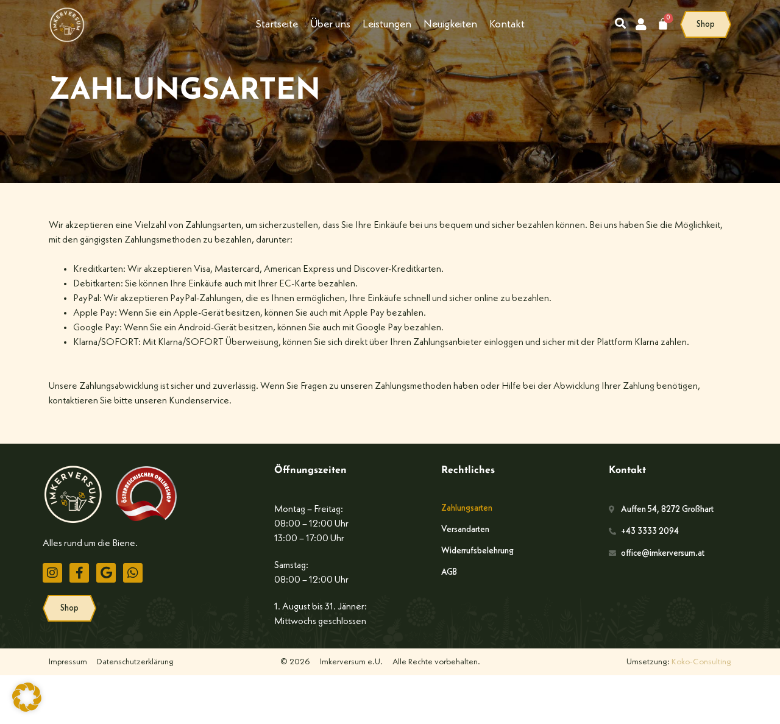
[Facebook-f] (79, 573)
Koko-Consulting (701, 662)
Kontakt (507, 24)
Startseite (277, 24)
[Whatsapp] (133, 573)
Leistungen (387, 24)
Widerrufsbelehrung (477, 551)
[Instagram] (52, 573)
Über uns (330, 24)
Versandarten (465, 529)
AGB (449, 572)
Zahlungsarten (466, 508)
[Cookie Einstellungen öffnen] (26, 709)
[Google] (106, 573)
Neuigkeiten (450, 24)
